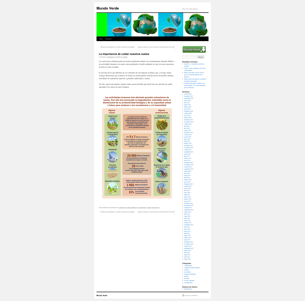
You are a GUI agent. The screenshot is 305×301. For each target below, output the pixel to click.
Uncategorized (188, 282)
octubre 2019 (188, 124)
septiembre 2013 (188, 225)
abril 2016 (187, 177)
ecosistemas (142, 207)
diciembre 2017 (188, 145)
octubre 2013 (188, 222)
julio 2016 (187, 173)
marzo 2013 (187, 235)
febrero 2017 (187, 158)
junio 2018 (187, 139)
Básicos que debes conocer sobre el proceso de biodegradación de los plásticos (194, 74)
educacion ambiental (190, 274)
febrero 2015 (187, 199)
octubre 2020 (188, 113)
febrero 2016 (187, 180)
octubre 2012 (188, 246)
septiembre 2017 (188, 152)
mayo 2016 (187, 175)
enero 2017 (187, 160)
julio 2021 (187, 102)
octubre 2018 (188, 135)
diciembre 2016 (188, 162)
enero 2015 (187, 201)
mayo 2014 (187, 216)
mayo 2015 (187, 192)
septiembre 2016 (188, 169)
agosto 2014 (187, 212)
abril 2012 (187, 257)
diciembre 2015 (188, 184)
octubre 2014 (188, 207)
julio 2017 (187, 156)
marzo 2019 (187, 130)
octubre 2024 (188, 94)
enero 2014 (187, 220)
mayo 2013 (187, 231)
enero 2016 (187, 182)
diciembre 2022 (188, 96)
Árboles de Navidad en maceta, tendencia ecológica (117, 47)
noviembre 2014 (188, 205)
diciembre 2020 (188, 111)
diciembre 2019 (188, 120)
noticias (186, 276)
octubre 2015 (188, 186)
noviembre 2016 (188, 165)
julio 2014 (187, 214)
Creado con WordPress (191, 295)
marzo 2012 (187, 259)
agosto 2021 (187, 100)
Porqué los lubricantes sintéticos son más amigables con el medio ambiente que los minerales (194, 85)
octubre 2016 (188, 167)
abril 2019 (187, 128)
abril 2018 (187, 141)
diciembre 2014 (188, 203)
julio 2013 (187, 227)
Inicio (101, 39)
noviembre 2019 (188, 122)
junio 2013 (187, 229)
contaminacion (188, 265)
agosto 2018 (187, 137)
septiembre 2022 (188, 98)
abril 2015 (187, 195)
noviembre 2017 (188, 147)
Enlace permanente (153, 207)
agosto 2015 (187, 188)
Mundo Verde (108, 8)
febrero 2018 (187, 143)
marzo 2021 (187, 105)
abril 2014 (187, 218)
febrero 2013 (187, 237)
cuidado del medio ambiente (128, 207)
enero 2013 (187, 240)
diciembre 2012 (188, 242)
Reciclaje (186, 278)
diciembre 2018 (188, 132)
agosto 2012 (187, 250)
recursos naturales (189, 280)
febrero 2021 (187, 107)
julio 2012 (187, 252)
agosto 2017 (187, 154)
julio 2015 (187, 190)
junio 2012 (187, 255)
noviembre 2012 (188, 244)
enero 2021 (187, 109)
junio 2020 (187, 115)
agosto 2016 (187, 171)
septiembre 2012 (188, 248)
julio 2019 (187, 126)
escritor (125, 57)
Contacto (108, 39)
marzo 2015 (187, 197)
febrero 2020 (187, 117)
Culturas (186, 270)
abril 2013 (187, 233)
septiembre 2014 (188, 210)
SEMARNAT (188, 289)
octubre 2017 (188, 150)
